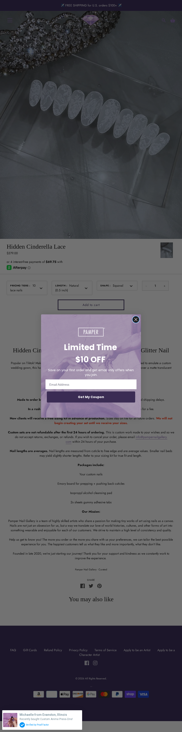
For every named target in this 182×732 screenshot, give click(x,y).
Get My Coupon (91, 397)
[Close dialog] (136, 319)
